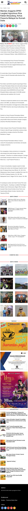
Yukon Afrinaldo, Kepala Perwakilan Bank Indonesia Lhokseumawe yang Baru (16, 421)
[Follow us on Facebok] (2, 508)
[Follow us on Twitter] (5, 508)
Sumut (8, 8)
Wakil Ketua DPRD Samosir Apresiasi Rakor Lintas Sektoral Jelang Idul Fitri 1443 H (16, 201)
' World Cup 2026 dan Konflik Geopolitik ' (14, 476)
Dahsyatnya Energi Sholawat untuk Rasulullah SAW (15, 441)
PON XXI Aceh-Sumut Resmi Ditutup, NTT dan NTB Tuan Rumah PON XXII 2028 (16, 449)
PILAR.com (10, 43)
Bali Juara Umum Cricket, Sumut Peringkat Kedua (15, 455)
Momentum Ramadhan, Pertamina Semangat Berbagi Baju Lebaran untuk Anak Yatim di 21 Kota (17, 228)
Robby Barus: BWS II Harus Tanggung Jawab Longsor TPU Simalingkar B (16, 236)
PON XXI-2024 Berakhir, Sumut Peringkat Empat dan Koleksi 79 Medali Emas (15, 435)
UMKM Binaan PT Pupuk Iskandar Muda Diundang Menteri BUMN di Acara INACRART (17, 210)
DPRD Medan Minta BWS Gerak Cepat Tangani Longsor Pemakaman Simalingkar (18, 218)
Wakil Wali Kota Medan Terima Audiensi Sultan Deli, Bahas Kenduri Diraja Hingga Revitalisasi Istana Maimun (15, 470)
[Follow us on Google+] (8, 508)
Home (1, 8)
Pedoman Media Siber (11, 500)
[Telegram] (16, 26)
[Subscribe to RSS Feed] (14, 508)
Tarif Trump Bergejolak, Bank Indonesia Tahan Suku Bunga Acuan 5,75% (16, 428)
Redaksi (3, 500)
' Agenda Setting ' (11, 461)
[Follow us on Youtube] (11, 508)
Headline (5, 8)
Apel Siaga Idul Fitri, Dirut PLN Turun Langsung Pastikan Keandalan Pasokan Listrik (17, 246)
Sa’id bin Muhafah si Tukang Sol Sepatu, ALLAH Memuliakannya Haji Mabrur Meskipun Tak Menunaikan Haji (16, 414)
